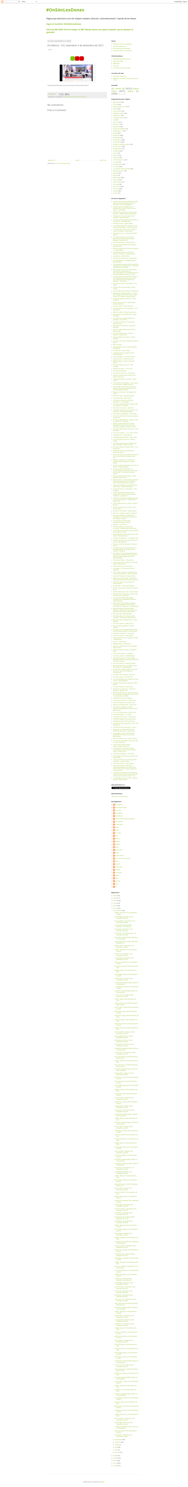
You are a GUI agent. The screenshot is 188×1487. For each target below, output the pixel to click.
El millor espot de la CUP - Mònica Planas (125, 592)
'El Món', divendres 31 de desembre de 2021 (126, 950)
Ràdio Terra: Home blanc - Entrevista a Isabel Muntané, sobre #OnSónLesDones (125, 579)
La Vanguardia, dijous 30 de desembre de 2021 (126, 987)
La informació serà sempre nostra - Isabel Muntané (124, 353)
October (117, 1442)
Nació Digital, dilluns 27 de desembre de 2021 (126, 1148)
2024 (115, 901)
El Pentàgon (116, 138)
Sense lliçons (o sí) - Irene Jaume (123, 566)
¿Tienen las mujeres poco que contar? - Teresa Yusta (125, 508)
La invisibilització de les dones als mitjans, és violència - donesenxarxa (124, 253)
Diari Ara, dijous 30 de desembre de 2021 (126, 1020)
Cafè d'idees (117, 111)
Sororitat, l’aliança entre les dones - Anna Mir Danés (125, 429)
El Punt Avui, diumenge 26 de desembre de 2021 (123, 1213)
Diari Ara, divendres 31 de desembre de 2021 (126, 963)
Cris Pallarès (119, 822)
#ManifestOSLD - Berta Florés (122, 644)
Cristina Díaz (119, 824)
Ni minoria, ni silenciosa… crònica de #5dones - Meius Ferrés (124, 689)
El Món (115, 133)
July (116, 1447)
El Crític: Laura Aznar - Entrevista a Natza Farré (125, 588)
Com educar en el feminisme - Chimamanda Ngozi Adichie (122, 521)
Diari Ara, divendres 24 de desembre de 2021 (126, 1333)
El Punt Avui (116, 142)
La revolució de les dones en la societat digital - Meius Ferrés (125, 563)
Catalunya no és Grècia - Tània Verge (124, 717)
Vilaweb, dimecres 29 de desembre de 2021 (126, 1028)
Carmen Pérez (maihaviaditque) (125, 819)
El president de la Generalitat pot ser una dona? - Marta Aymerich (125, 535)
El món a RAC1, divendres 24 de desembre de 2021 (124, 1316)
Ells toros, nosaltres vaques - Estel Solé (125, 513)
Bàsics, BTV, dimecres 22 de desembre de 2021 (127, 1407)
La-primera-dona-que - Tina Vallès (123, 754)
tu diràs (115, 193)
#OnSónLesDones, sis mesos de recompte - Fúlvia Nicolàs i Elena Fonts (125, 527)
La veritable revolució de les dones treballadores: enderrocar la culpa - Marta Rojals (124, 734)
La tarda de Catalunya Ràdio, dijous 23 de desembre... (126, 1361)
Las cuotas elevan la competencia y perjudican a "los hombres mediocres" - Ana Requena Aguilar (125, 516)
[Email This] (60, 94)
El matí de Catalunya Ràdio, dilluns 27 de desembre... (126, 1160)
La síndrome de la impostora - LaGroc (125, 727)
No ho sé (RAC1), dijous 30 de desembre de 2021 (124, 979)
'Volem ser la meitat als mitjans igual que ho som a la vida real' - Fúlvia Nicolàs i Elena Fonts (125, 499)
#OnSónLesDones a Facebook (122, 51)
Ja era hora (120, 94)
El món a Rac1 (117, 146)
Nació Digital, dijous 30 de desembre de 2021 (126, 975)
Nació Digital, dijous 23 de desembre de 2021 (126, 1353)
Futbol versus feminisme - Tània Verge (124, 705)
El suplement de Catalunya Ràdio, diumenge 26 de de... (125, 1217)
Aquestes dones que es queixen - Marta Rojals (125, 683)
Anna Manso (119, 813)
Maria (117, 847)
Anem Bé (133, 91)
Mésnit (115, 175)
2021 (115, 908)
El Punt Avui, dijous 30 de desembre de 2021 (127, 1016)
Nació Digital (117, 177)
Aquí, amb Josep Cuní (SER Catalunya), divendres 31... (126, 942)
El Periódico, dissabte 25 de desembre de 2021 (126, 1259)
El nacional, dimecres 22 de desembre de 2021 (126, 1411)
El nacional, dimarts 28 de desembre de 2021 (126, 1094)
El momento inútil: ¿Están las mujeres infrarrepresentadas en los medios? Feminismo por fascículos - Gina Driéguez (126, 604)
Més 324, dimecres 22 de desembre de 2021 (126, 1431)
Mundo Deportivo (118, 171)
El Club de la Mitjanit (119, 129)
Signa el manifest (118, 61)
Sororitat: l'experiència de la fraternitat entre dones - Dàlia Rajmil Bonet (125, 486)
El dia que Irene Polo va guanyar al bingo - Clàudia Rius (125, 638)
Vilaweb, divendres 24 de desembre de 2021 (126, 1275)
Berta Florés (119, 816)
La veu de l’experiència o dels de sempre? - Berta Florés (123, 334)
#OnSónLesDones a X (119, 46)
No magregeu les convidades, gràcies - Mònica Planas (125, 261)
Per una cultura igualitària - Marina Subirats (123, 626)
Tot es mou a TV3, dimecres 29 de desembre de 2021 (125, 1053)
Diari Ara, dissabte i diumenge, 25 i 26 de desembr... (126, 1267)
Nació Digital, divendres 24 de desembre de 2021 (124, 1283)
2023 (115, 903)
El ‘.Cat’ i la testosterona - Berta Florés (124, 712)
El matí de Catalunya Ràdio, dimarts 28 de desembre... (126, 1123)
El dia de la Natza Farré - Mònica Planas (125, 738)
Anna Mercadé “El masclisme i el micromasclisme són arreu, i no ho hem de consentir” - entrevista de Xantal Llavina (125, 471)
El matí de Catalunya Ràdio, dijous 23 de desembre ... (126, 1378)
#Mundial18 (116, 102)
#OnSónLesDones (65, 10)
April (116, 1450)
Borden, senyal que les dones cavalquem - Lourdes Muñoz (125, 249)
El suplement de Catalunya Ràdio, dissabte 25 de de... (125, 1254)
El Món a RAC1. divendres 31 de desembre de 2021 (124, 946)
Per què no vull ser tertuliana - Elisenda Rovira (125, 545)
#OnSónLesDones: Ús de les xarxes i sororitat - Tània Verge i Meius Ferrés (124, 616)
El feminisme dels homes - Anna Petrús (125, 258)
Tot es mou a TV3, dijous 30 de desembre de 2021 (124, 995)
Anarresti (118, 810)
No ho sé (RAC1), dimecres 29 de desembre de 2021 (125, 1032)
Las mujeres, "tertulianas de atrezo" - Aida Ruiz (124, 569)
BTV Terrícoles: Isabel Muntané (122, 614)
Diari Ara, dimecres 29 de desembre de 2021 (126, 1082)
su (116, 887)
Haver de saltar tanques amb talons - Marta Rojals (124, 330)
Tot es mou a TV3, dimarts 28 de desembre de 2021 (125, 1111)
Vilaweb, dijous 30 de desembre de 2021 (125, 971)
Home (77, 160)
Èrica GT (117, 864)
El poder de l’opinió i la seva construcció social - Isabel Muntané (125, 541)
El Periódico (116, 140)
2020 (115, 1456)
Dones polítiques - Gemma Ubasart (124, 357)
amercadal (118, 867)
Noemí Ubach (119, 855)
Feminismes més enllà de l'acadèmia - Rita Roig (124, 326)
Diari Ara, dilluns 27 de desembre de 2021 (126, 1193)
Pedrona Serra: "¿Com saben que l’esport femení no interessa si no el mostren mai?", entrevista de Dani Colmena (125, 481)
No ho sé (116, 180)
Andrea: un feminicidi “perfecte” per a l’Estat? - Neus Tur (124, 376)
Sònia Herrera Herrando (122, 858)
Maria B (117, 844)
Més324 (115, 173)
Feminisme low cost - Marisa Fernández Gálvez (125, 234)
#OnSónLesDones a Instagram (122, 44)
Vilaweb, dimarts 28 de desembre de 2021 (126, 1090)
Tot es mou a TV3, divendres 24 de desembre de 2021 (125, 1300)
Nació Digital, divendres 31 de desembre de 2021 (124, 917)
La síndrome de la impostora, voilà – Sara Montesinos (126, 724)
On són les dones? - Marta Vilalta (123, 636)
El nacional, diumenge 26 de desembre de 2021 (127, 1201)
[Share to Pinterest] (68, 94)
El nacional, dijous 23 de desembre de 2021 (126, 1349)
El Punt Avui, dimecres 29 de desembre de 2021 (127, 1078)
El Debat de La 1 (118, 131)
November (118, 1440)
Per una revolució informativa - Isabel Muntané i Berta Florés (124, 476)
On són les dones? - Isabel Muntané (124, 656)
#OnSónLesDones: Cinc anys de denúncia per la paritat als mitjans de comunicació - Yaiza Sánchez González (125, 694)
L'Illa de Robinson (118, 160)
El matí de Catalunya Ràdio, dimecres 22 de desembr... (126, 1394)
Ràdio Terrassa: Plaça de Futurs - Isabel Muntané (125, 620)
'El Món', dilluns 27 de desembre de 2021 (126, 1176)
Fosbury (115, 153)
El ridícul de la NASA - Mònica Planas (124, 242)
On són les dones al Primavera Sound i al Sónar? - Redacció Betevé (125, 466)
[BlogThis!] (62, 94)
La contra (116, 166)
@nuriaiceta (119, 805)
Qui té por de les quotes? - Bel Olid (124, 675)
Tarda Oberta (117, 182)
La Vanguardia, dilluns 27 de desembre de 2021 (123, 1172)
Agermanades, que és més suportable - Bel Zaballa (125, 347)
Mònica (117, 838)
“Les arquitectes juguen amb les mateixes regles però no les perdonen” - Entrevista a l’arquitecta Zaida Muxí (125, 265)
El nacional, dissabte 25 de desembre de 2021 (126, 1230)
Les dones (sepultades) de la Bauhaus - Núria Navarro (125, 245)
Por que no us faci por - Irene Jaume (124, 373)
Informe (115, 155)
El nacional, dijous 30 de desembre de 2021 (126, 967)
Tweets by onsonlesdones (119, 796)
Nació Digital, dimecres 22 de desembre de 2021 (124, 1423)
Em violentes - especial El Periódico (124, 586)
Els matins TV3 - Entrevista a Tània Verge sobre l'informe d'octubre (125, 594)
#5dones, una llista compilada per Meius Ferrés (125, 79)
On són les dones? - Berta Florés (123, 687)
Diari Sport (116, 124)
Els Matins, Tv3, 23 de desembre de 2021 (125, 1390)
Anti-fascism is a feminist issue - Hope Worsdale (124, 315)
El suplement (117, 149)
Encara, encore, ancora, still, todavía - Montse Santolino (124, 303)
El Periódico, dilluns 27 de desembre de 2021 (126, 1180)
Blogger (102, 1482)
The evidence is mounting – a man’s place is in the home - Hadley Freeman (125, 383)
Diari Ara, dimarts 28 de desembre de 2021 (126, 1135)
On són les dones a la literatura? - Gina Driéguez (125, 489)
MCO (116, 836)
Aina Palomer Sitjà (120, 807)
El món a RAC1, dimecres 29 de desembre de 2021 (124, 1074)
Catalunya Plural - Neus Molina (122, 435)
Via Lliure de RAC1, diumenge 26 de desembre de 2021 (125, 1209)
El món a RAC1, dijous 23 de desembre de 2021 (126, 1382)
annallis (117, 870)
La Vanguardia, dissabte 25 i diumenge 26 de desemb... (126, 1242)
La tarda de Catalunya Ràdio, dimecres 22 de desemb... (126, 1427)
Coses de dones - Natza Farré (122, 398)
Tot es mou (116, 186)
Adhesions (116, 63)
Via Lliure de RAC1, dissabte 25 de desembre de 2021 (125, 1246)
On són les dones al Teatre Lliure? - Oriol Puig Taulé (125, 447)
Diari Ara (115, 122)
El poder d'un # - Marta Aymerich (123, 306)
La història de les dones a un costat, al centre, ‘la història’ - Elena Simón (125, 230)
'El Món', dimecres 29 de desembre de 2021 (126, 1061)
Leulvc (117, 830)
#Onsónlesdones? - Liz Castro (122, 714)
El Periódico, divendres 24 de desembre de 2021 (124, 1296)
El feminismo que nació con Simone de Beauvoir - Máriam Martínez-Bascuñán (125, 213)
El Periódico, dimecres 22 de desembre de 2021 (123, 1435)
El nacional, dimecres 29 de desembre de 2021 (126, 1024)
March (117, 1452)
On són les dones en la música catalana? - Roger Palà (126, 416)
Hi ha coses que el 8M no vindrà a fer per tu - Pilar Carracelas (125, 741)
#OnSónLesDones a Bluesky (121, 48)
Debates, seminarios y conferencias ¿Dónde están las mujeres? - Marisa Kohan (124, 461)
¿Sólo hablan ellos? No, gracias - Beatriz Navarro (125, 504)
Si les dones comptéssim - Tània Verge (125, 414)
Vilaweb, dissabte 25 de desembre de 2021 (126, 1238)
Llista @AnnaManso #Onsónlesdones (124, 719)
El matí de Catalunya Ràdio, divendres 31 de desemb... (126, 938)
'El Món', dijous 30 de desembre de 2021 (125, 1000)
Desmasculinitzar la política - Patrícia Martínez (124, 338)
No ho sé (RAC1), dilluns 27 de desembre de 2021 (124, 1152)
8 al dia (115, 104)
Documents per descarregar (122, 68)
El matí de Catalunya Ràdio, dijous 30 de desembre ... (126, 991)
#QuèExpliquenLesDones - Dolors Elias (125, 437)
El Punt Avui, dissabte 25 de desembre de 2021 (126, 1250)
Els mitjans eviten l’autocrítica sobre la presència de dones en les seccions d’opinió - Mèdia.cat (124, 549)
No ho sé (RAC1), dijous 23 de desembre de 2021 (124, 1341)
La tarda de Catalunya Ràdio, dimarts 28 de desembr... (126, 1115)
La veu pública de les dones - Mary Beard (125, 291)
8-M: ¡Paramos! (117, 345)
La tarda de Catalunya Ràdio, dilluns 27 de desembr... (127, 1164)
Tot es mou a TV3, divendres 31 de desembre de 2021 (125, 934)
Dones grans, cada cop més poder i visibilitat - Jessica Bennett (124, 216)
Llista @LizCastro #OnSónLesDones (124, 721)
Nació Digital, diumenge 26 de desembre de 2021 (124, 1205)
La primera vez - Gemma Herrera (123, 359)
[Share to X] (64, 94)
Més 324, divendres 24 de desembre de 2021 (126, 1337)
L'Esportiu (116, 158)
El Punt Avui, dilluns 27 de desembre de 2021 (126, 1156)
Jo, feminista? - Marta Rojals (121, 351)
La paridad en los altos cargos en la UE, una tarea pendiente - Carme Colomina (125, 226)
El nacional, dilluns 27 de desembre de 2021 (126, 1139)
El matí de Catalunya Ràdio (121, 144)
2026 (115, 896)
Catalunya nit (117, 115)
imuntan (117, 881)
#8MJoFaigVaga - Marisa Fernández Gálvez (124, 361)
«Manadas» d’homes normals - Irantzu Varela (125, 380)
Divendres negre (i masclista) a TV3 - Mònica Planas (124, 582)
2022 (115, 906)
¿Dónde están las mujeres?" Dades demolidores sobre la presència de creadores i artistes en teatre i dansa (124, 425)
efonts (117, 875)
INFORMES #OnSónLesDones (122, 59)
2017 (115, 1463)
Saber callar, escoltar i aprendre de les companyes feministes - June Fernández (125, 573)
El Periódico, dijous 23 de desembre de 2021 (126, 1357)
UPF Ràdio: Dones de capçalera (122, 698)
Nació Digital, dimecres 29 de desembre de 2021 (124, 1037)
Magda (117, 841)
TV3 (85, 97)
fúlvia (116, 878)
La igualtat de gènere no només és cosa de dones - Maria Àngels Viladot (125, 410)
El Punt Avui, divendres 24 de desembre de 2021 (123, 1291)
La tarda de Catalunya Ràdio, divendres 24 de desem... (123, 1279)
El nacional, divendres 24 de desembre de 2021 (127, 1271)
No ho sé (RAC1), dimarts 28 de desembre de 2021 (124, 1098)
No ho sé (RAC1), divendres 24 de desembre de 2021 (125, 1287)
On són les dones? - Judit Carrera (123, 623)
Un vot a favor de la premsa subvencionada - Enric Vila (121, 745)
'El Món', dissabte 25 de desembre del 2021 (126, 1263)
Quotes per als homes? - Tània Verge (124, 700)
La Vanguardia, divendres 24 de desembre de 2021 (124, 1320)
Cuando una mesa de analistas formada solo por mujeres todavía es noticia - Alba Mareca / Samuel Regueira (125, 203)
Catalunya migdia (118, 113)
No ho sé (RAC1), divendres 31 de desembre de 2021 (125, 921)
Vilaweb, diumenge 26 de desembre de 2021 (126, 1197)
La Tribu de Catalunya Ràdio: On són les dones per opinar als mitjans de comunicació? (125, 670)
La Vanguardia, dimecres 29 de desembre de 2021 (124, 1045)
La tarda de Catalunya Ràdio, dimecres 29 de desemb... (126, 1049)
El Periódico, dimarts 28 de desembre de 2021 (126, 1131)
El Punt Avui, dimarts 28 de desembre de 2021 (126, 1102)
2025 (115, 898)
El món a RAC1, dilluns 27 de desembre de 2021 (123, 1189)
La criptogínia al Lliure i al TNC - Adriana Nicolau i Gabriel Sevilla (125, 778)
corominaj (118, 872)
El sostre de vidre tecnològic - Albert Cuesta (124, 288)
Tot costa (116, 184)
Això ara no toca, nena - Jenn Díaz (123, 408)
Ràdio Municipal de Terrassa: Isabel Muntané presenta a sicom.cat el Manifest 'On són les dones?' (125, 659)
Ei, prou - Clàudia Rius (119, 642)
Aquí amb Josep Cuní (119, 107)
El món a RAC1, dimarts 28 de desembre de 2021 (124, 1127)
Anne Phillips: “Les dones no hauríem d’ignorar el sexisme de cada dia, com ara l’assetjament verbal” (124, 388)
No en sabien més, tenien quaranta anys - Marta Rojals (125, 756)
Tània (117, 861)
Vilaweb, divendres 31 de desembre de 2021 (126, 913)
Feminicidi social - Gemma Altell (123, 223)
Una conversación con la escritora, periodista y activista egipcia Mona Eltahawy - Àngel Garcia (123, 238)
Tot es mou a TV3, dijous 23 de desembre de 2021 (124, 1365)
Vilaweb (115, 191)
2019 (115, 1458)
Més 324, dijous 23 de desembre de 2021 (126, 1345)
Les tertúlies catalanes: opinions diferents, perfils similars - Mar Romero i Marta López (125, 708)
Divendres (116, 127)
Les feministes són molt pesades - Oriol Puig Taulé (125, 309)
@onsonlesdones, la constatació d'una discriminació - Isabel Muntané (125, 666)
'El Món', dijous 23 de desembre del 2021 (126, 1386)
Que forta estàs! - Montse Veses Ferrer (125, 312)
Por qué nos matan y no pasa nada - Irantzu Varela (124, 322)
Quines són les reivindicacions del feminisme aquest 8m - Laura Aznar (124, 730)
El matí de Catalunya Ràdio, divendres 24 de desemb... (126, 1308)
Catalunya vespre (118, 118)
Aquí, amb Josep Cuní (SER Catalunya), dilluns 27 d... (126, 1185)
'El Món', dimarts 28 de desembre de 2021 (126, 1119)
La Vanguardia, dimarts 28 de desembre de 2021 (124, 1106)
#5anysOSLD (66, 97)
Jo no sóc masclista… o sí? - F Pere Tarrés (125, 433)
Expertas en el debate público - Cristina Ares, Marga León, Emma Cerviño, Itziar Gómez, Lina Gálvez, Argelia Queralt (125, 294)
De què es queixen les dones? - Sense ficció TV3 (124, 299)
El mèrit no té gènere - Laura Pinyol (123, 633)
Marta (117, 853)
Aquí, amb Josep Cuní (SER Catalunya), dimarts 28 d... (126, 1065)
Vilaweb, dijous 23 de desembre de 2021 (125, 1328)
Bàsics (115, 109)
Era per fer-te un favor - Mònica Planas (125, 511)
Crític (114, 120)
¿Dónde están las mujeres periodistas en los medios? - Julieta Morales (125, 220)
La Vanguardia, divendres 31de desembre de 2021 (124, 958)
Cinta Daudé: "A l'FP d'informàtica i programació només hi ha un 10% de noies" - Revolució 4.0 (124, 749)
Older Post (103, 160)
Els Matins (73, 97)
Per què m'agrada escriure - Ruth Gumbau (123, 365)
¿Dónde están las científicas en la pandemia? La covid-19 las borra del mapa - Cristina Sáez (124, 208)
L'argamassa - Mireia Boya (121, 256)
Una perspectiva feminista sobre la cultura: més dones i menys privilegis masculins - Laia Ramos (124, 494)
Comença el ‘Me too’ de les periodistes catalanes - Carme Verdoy (125, 760)
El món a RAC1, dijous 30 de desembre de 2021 (126, 1008)
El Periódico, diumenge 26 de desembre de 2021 (124, 1222)
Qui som (115, 66)
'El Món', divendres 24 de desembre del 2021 (126, 1312)
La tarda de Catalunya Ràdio (121, 169)
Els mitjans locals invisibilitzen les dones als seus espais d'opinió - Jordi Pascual (125, 630)
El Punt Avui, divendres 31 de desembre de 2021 (123, 954)
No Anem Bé (80, 97)
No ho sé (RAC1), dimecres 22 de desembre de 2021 (125, 1419)
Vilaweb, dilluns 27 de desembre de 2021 (126, 1143)
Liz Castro (118, 833)
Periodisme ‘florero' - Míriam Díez (123, 560)
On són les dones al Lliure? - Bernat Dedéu (124, 440)
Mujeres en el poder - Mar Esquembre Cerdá (124, 392)
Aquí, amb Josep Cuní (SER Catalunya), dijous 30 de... (126, 1004)
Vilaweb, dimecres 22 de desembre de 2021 (126, 1415)
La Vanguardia (117, 164)
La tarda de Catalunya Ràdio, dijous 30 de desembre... (126, 983)
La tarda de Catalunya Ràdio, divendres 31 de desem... (123, 926)
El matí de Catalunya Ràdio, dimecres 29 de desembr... (126, 1069)
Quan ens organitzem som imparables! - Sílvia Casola (125, 646)
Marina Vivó (118, 850)
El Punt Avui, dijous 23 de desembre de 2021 (127, 1374)
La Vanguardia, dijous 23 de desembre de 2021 (126, 1398)
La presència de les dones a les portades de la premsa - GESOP (125, 531)
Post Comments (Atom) (63, 163)
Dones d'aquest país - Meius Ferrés (124, 702)
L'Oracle (115, 162)
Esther (117, 827)
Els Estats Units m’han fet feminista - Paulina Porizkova (124, 451)
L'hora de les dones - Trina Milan (123, 653)
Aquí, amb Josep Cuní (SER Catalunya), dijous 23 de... (126, 1370)
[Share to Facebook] (66, 94)
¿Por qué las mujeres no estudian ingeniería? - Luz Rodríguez (123, 401)
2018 (115, 1461)
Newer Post (51, 160)
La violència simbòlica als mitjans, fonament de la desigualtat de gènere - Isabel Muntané (125, 599)
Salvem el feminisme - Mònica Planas (124, 576)
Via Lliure (116, 189)
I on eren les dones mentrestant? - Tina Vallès (125, 284)
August (117, 1445)
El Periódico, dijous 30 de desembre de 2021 (126, 1012)
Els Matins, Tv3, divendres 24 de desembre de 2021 (124, 1324)
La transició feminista (119, 371)
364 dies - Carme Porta (120, 524)
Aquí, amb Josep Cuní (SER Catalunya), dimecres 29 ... (126, 1057)
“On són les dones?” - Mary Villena (123, 763)
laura (116, 884)
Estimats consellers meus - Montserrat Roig (124, 650)
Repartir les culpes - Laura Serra (123, 369)
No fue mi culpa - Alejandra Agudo (123, 396)
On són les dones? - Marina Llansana (124, 663)
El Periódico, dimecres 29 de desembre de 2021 (123, 1041)
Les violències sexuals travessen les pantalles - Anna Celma (124, 319)
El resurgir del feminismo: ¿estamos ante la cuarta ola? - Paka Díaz (125, 404)
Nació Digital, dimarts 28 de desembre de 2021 (126, 1086)
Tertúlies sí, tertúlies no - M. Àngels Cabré (125, 538)
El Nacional (116, 135)
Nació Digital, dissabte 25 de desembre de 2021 (123, 1234)
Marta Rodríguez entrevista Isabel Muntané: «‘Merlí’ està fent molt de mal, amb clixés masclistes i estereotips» (125, 609)
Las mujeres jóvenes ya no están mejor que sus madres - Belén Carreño (125, 444)
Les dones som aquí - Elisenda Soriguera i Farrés (126, 341)
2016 (115, 1466)
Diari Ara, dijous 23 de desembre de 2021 (126, 1402)
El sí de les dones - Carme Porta (123, 677)
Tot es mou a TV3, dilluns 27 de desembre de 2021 (124, 1168)
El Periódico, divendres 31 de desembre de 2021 (124, 930)
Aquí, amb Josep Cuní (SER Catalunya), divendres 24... (126, 1304)
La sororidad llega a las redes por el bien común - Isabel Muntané (125, 680)
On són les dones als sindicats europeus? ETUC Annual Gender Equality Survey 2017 (125, 456)
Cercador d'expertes (119, 76)
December (118, 910)
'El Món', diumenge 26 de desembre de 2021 (126, 1226)
